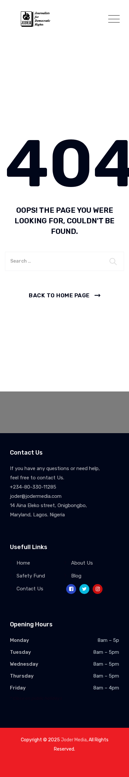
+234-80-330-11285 (33, 487)
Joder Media (74, 740)
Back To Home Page (59, 295)
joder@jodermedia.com (36, 496)
